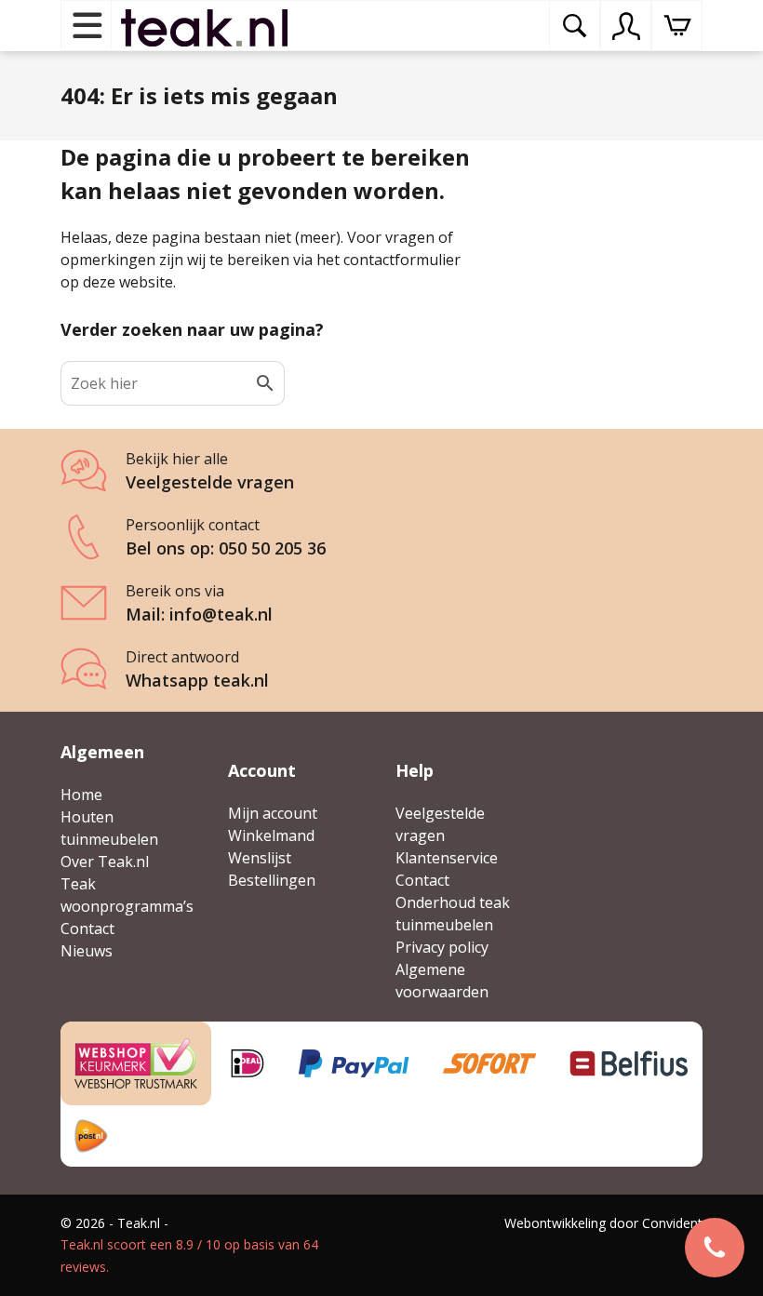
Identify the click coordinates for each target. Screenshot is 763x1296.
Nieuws (86, 951)
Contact (87, 928)
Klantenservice (446, 858)
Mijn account (272, 813)
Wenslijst (259, 858)
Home (81, 794)
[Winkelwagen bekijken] (677, 25)
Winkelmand (271, 835)
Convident (672, 1223)
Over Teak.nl (104, 861)
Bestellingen (271, 880)
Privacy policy (442, 947)
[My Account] (626, 26)
